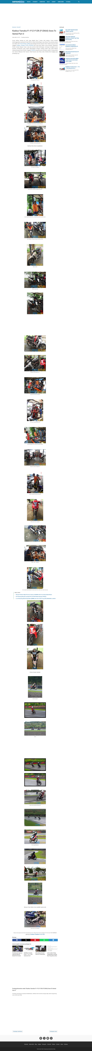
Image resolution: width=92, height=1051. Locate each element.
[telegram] (53, 940)
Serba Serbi (61, 1)
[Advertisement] (46, 15)
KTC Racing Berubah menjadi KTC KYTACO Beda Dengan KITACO (31, 596)
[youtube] (47, 1038)
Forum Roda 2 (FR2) (25, 43)
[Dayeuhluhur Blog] (18, 2)
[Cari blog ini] (79, 2)
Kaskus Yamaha (38, 934)
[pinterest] (35, 940)
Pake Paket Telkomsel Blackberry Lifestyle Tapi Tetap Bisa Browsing (72, 38)
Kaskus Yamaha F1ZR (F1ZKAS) (25, 45)
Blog (48, 1)
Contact (57, 1044)
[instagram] (51, 1038)
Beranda (26, 1044)
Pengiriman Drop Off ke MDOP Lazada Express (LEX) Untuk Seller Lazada (72, 60)
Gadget (54, 1)
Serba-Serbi (31, 1044)
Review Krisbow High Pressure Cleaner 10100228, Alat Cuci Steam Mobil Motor (34, 594)
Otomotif (35, 1)
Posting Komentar (25, 37)
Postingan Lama (53, 1031)
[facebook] (16, 940)
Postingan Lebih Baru (17, 1031)
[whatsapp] (44, 940)
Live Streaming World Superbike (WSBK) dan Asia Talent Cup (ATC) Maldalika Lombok (36, 598)
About (62, 1044)
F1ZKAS (33, 50)
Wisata (28, 1)
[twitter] (26, 940)
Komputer (42, 1)
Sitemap (66, 1044)
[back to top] (89, 1048)
